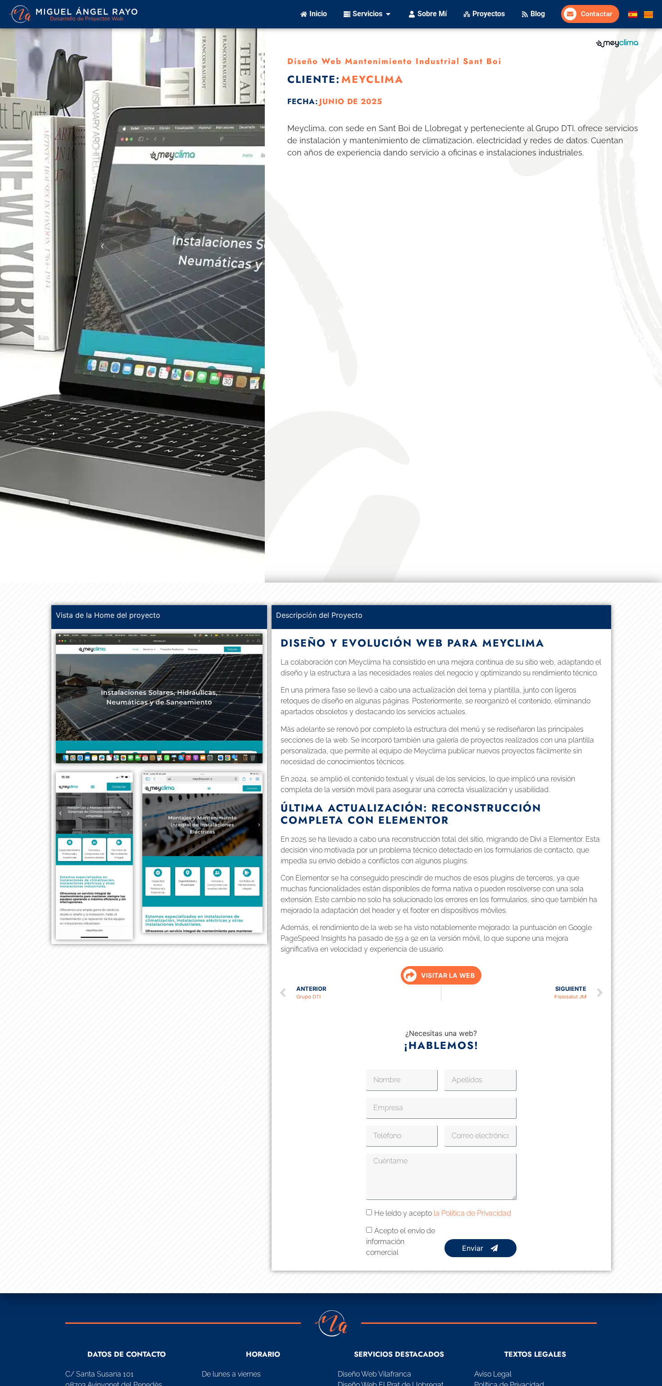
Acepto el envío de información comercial (400, 1241)
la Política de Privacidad (472, 1213)
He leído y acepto (442, 1213)
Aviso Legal (493, 1374)
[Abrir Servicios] (388, 14)
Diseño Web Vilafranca (374, 1374)
